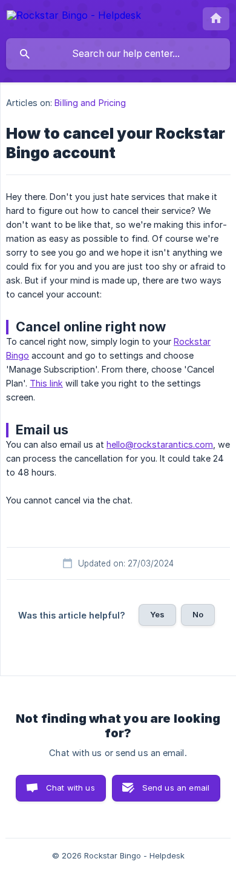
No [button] (197, 614)
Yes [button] (157, 614)
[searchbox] (118, 54)
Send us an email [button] (175, 787)
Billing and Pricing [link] (90, 103)
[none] (74, 17)
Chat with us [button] (70, 787)
